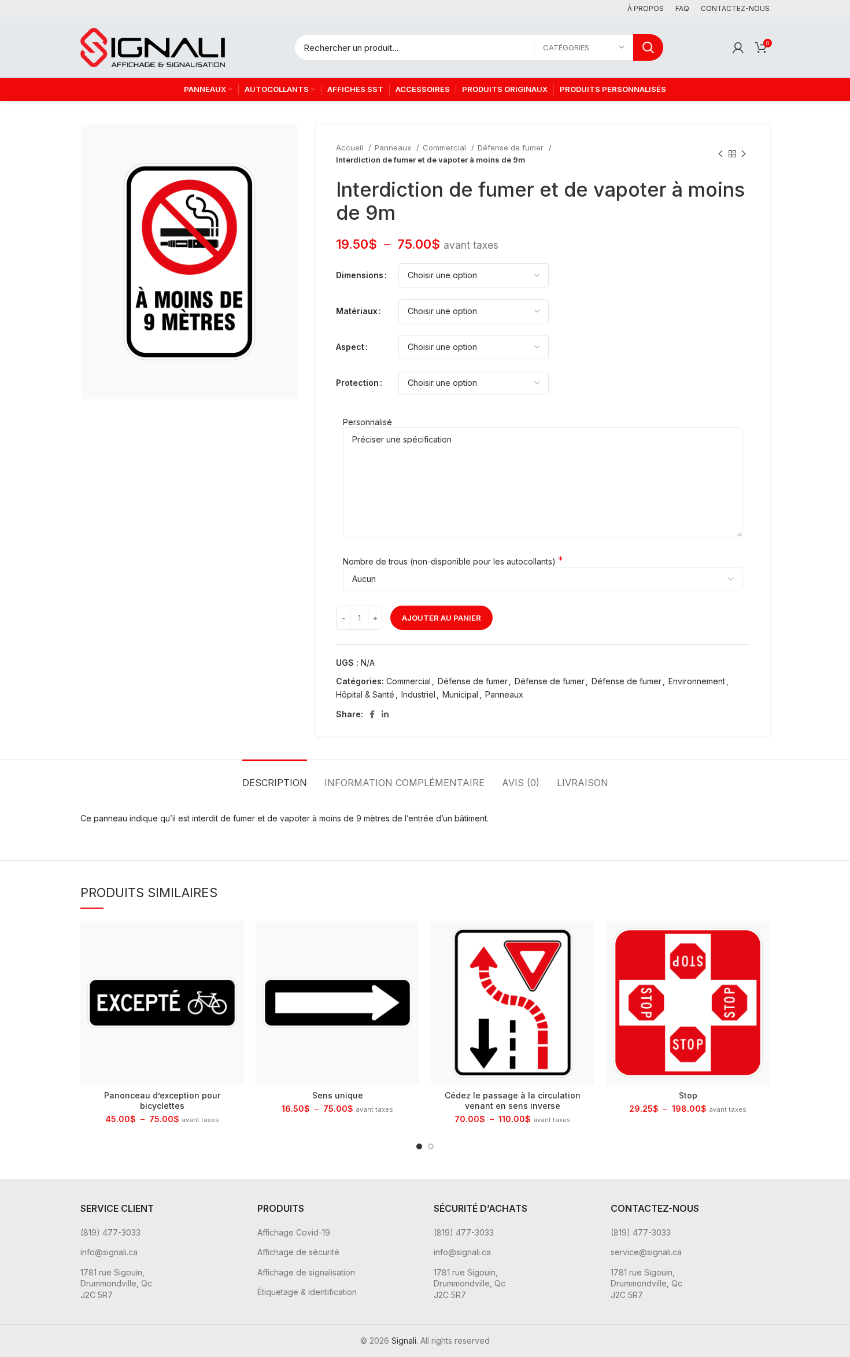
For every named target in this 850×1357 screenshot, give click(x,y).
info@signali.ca (109, 1252)
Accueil (350, 147)
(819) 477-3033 (110, 1232)
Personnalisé (367, 422)
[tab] (274, 777)
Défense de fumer (512, 147)
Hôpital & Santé (365, 694)
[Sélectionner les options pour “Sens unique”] (410, 940)
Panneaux (394, 147)
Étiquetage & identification (307, 1292)
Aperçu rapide (235, 966)
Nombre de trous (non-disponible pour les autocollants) (449, 561)
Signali (403, 1340)
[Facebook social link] (372, 714)
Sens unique (337, 1095)
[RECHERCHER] (648, 47)
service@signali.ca (646, 1252)
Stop (688, 1095)
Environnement (696, 681)
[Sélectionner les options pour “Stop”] (760, 940)
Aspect (350, 347)
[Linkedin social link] (385, 714)
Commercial (445, 147)
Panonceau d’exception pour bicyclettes (162, 1100)
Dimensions (359, 275)
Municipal (460, 694)
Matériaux (357, 311)
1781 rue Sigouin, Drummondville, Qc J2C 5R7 (116, 1283)
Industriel (418, 694)
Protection (357, 383)
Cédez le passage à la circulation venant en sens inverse (513, 1100)
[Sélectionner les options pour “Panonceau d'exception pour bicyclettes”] (235, 940)
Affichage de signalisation (306, 1272)
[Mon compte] (738, 47)
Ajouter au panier (441, 617)
